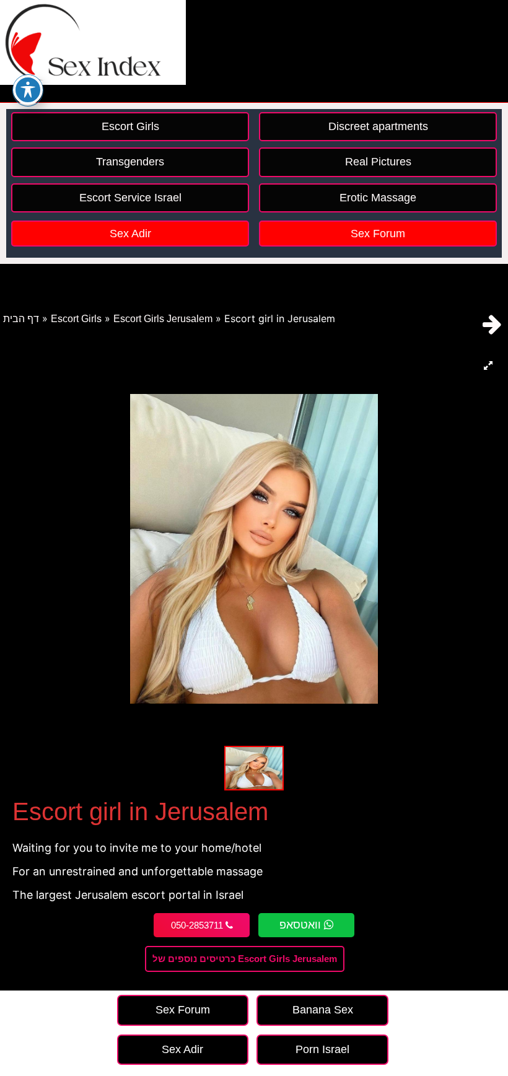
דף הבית (21, 318)
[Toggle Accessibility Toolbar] (28, 90)
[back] (492, 324)
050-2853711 (198, 925)
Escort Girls (76, 318)
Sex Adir (130, 233)
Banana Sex (322, 1010)
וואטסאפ (301, 925)
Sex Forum (378, 233)
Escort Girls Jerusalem (162, 318)
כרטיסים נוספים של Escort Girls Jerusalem (244, 958)
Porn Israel (322, 1049)
